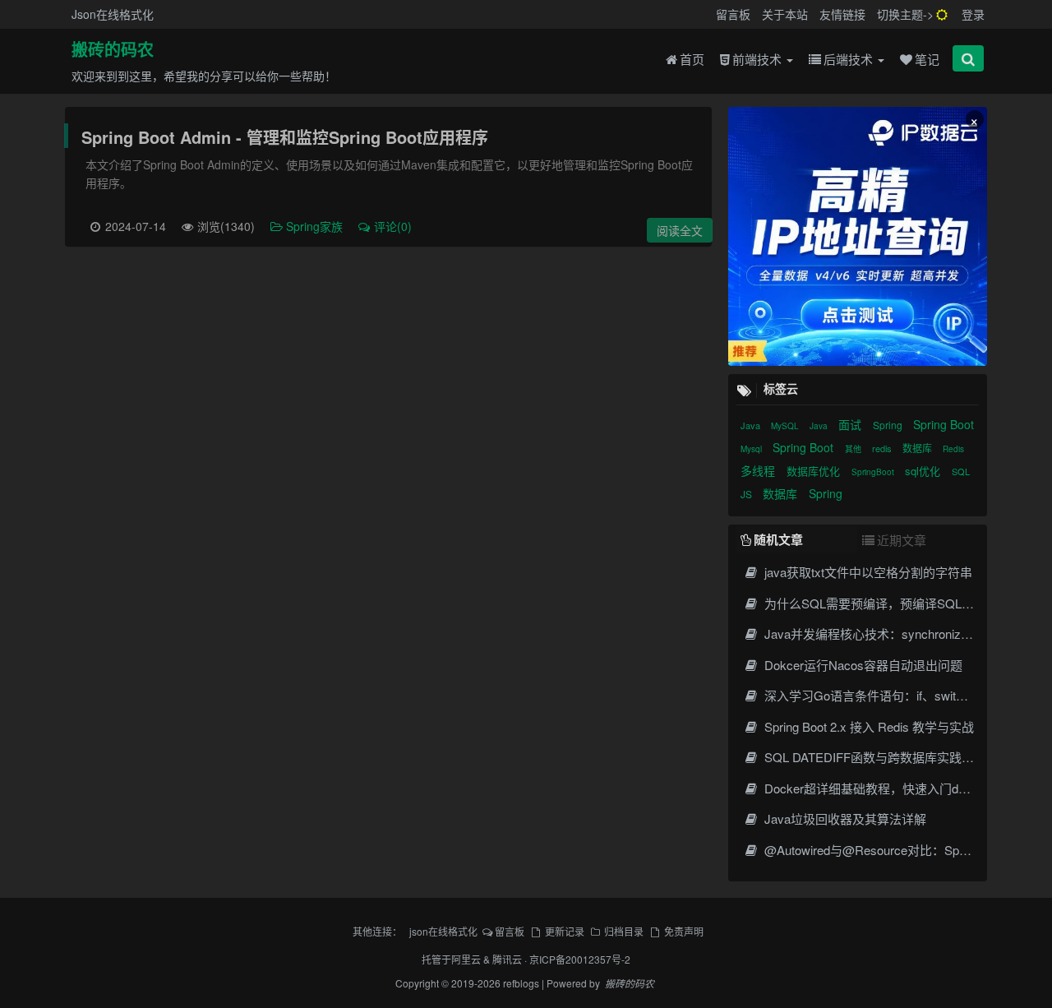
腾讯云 (507, 959)
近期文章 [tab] (901, 539)
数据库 (918, 448)
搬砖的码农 (113, 50)
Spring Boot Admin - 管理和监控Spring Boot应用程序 (284, 137)
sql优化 (924, 471)
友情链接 (842, 14)
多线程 (759, 470)
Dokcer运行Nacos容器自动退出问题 (861, 664)
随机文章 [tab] (778, 539)
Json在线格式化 (113, 14)
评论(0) (393, 226)
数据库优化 (815, 471)
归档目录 (624, 931)
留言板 (733, 14)
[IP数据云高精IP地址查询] (857, 236)
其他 (854, 449)
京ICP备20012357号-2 (579, 959)
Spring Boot (943, 424)
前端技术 (758, 58)
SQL (961, 471)
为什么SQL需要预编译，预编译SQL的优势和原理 (898, 603)
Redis (953, 449)
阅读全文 (680, 230)
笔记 (927, 58)
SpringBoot (874, 472)
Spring (889, 425)
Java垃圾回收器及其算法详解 (843, 818)
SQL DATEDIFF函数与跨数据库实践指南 (873, 756)
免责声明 (683, 931)
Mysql (752, 449)
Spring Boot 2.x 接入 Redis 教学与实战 (867, 726)
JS (747, 494)
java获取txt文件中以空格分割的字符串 (866, 571)
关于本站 (785, 14)
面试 (851, 424)
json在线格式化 (443, 931)
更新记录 (564, 931)
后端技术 (850, 58)
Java (752, 425)
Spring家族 (316, 226)
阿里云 (466, 959)
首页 (692, 58)
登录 (973, 14)
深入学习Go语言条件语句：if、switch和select (887, 695)
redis (883, 448)
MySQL (786, 426)
